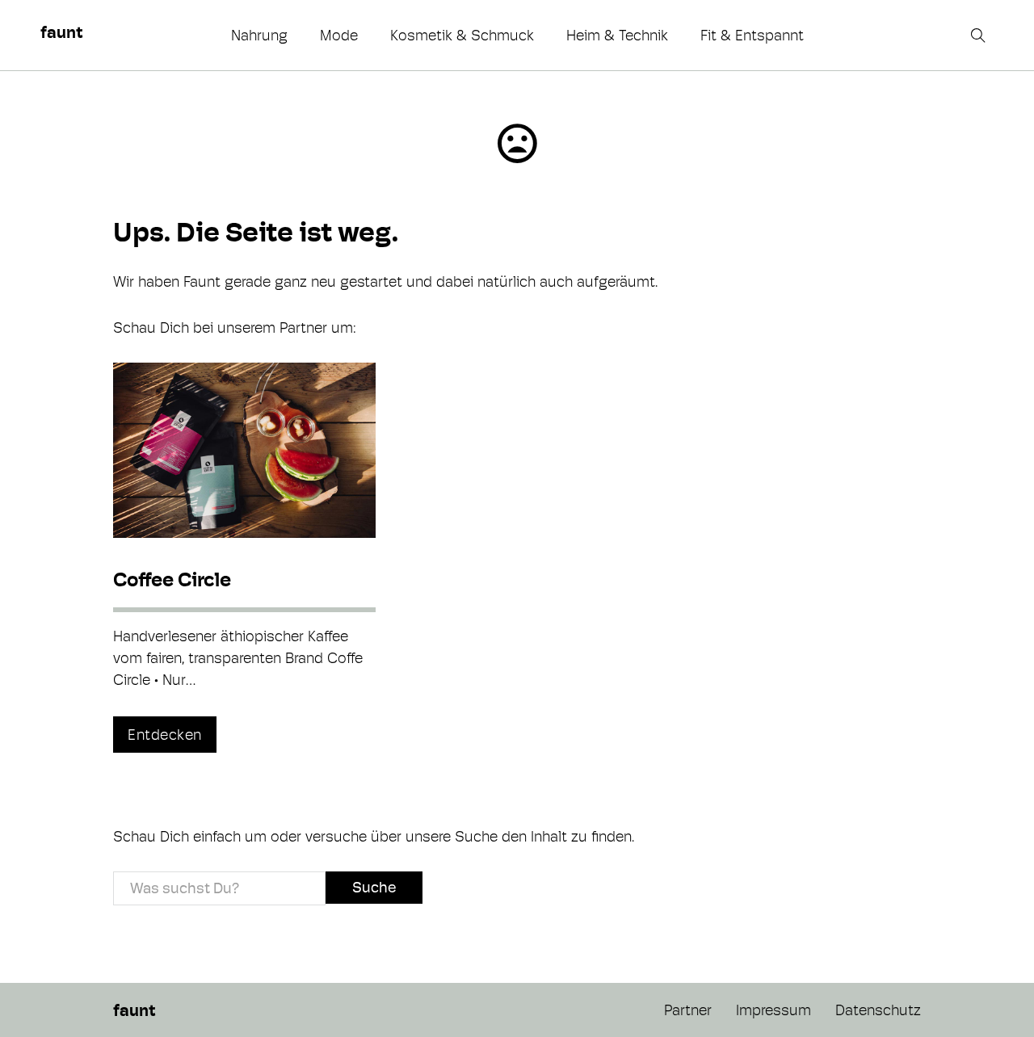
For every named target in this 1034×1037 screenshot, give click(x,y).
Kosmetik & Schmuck (462, 35)
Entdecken (165, 734)
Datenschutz (878, 1009)
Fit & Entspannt (752, 35)
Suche (374, 887)
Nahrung (259, 35)
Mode (339, 35)
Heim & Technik (617, 35)
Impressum (773, 1009)
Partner (688, 1009)
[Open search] (980, 35)
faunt (61, 32)
